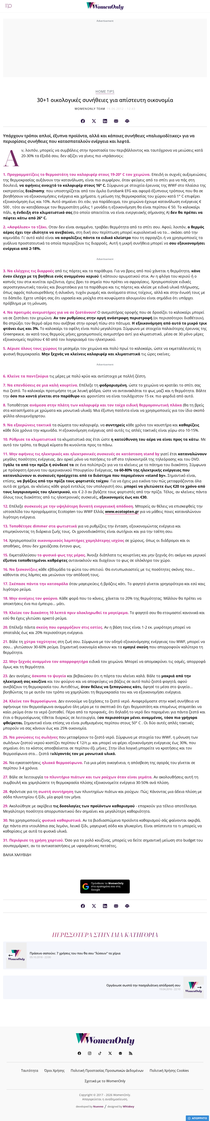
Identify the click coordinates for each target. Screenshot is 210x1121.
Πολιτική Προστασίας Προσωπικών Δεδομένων (107, 1070)
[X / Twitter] (94, 121)
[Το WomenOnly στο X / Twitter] (110, 1054)
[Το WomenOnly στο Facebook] (79, 1054)
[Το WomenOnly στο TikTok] (100, 1054)
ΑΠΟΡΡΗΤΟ (199, 1118)
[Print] (127, 121)
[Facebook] (83, 121)
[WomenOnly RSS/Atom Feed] (130, 1054)
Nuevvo (98, 1106)
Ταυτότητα (29, 1070)
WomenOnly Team (90, 109)
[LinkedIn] (105, 121)
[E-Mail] (116, 121)
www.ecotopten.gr (122, 511)
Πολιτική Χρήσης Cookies (169, 1070)
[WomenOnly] (105, 6)
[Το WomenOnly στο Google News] (120, 1054)
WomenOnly (105, 1039)
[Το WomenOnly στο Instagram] (89, 1054)
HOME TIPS (105, 91)
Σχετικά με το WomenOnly (105, 1081)
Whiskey (128, 1106)
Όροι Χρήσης (54, 1070)
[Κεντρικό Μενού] (8, 6)
